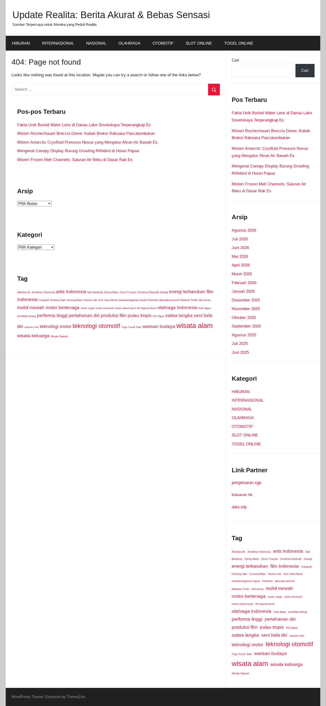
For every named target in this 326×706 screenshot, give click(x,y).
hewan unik (90, 300)
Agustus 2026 (244, 230)
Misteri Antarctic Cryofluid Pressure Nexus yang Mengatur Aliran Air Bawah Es (87, 142)
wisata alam (194, 325)
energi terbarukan (187, 291)
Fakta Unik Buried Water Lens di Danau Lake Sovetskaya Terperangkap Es (84, 125)
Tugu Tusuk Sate (131, 327)
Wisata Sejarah (59, 336)
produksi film (113, 315)
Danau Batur (111, 292)
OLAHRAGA (129, 43)
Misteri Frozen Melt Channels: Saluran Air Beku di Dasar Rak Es (74, 159)
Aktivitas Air (24, 292)
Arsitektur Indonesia (43, 292)
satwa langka (179, 315)
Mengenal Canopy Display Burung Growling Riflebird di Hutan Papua (78, 151)
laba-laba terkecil (169, 300)
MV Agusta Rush (146, 308)
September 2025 (246, 326)
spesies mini (31, 327)
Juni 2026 (240, 247)
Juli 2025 (240, 343)
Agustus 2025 (244, 335)
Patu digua (204, 308)
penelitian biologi (26, 316)
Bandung (98, 292)
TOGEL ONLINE (238, 43)
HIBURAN (21, 43)
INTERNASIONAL (58, 43)
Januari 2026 (243, 291)
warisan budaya (158, 326)
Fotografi (44, 300)
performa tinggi (52, 315)
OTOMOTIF (163, 43)
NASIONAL (96, 43)
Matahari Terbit (188, 300)
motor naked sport (125, 308)
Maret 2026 (242, 274)
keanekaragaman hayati (132, 300)
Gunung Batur (75, 300)
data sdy (239, 507)
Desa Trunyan (128, 292)
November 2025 (246, 308)
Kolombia (152, 300)
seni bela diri (274, 635)
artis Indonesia (71, 291)
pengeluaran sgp (246, 482)
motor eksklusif (104, 308)
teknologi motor (55, 326)
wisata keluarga (33, 335)
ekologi (164, 292)
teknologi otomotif (96, 326)
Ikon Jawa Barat (107, 300)
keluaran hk (242, 495)
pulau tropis (140, 315)
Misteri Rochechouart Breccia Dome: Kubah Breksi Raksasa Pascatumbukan (86, 133)
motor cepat (88, 308)
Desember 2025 (246, 300)
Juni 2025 (240, 352)
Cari (235, 60)
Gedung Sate (57, 300)
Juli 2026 (240, 239)
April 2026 (241, 265)
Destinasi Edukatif (148, 292)
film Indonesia (284, 566)
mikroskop (204, 300)
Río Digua (158, 316)
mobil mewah (30, 307)
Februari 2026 (244, 282)
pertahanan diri (84, 315)
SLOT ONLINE (199, 43)
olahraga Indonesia (177, 307)
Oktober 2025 (244, 317)
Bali (89, 292)
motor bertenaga (62, 307)
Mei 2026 (240, 256)
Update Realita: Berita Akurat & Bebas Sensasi (111, 15)
